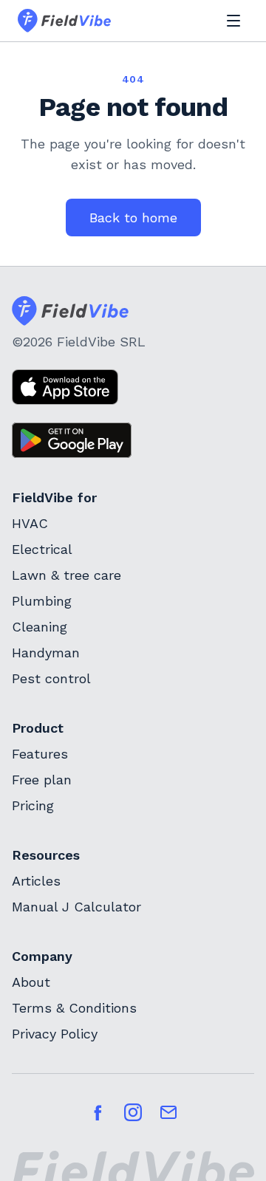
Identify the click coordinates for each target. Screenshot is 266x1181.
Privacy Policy (55, 1033)
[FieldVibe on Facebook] (97, 1112)
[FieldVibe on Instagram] (133, 1112)
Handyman (46, 652)
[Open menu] (233, 20)
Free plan (42, 779)
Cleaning (39, 626)
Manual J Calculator (76, 906)
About (31, 982)
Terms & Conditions (74, 1008)
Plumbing (42, 601)
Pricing (33, 805)
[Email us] (168, 1112)
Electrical (42, 549)
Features (40, 753)
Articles (36, 881)
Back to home (133, 217)
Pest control (51, 678)
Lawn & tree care (66, 575)
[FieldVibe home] (64, 20)
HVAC (30, 523)
